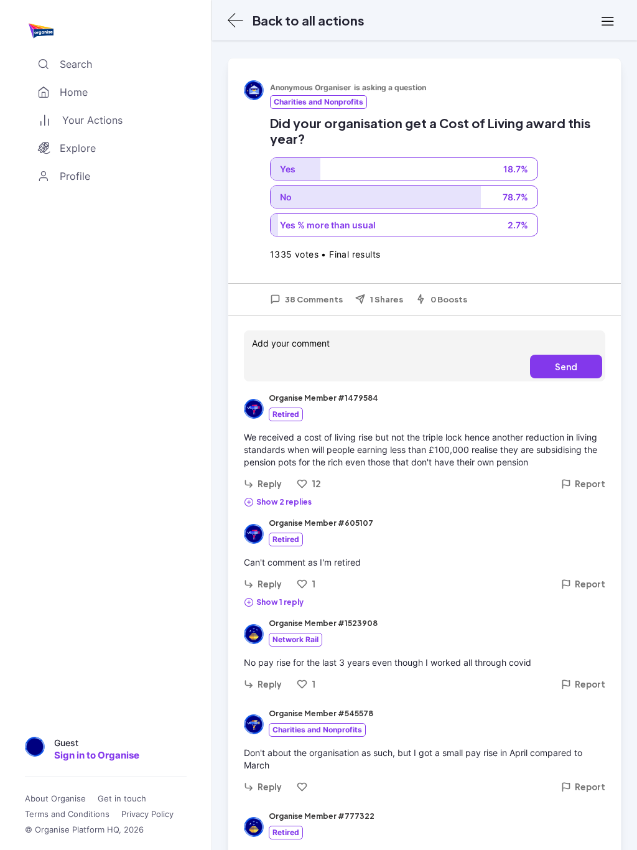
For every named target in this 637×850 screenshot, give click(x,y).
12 (316, 484)
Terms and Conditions (67, 814)
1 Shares (386, 299)
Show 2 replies (284, 502)
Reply (270, 484)
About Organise (55, 798)
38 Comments (314, 299)
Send (566, 366)
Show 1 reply (280, 602)
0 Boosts (448, 299)
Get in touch (122, 798)
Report (590, 484)
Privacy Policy (147, 814)
